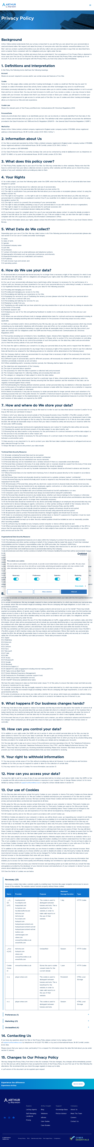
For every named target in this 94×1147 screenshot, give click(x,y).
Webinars (44, 1113)
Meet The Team (76, 1113)
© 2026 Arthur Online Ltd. (6, 1138)
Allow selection (47, 592)
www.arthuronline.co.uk (77, 46)
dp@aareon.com (73, 152)
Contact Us (75, 1121)
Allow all (74, 592)
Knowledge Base (62, 1109)
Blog (42, 1109)
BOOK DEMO (78, 1084)
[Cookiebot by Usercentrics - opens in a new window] (79, 554)
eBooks (43, 1117)
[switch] (36, 579)
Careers (73, 1117)
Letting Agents (31, 1109)
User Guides (45, 1121)
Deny (20, 592)
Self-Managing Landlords (31, 1115)
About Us (74, 1109)
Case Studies (45, 1125)
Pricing (28, 1120)
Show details (79, 586)
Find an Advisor (61, 1113)
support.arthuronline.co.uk (30, 782)
